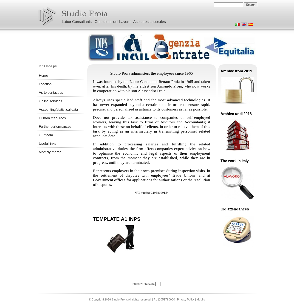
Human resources (52, 118)
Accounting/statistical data (58, 109)
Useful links (47, 143)
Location (45, 84)
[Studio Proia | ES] (250, 25)
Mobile (201, 299)
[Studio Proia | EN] (47, 16)
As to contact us (51, 92)
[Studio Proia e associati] (236, 25)
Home (43, 75)
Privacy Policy (186, 299)
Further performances (55, 126)
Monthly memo (50, 152)
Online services (50, 101)
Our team (46, 135)
